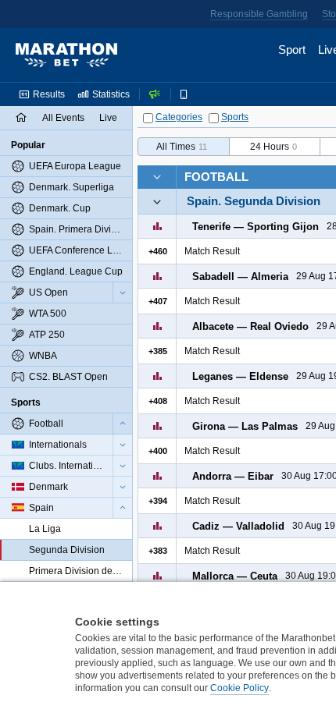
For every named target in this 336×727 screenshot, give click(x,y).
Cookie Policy (239, 688)
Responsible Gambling (259, 14)
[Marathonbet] (66, 55)
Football (216, 176)
